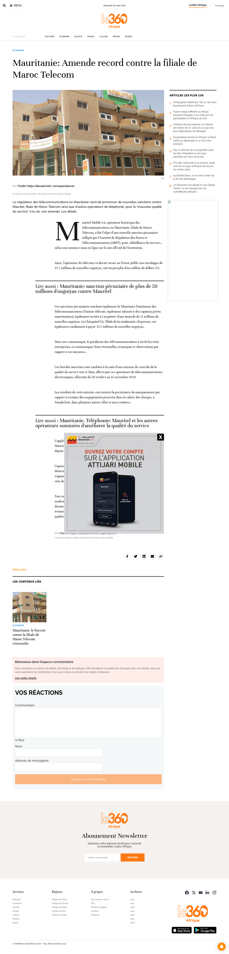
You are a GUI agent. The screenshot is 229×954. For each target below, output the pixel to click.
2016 (132, 923)
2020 (132, 907)
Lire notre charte (26, 678)
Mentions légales (99, 907)
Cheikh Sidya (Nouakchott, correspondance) (45, 186)
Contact (94, 911)
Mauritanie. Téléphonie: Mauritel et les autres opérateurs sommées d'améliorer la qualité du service (96, 423)
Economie (64, 36)
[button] (222, 947)
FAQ (93, 903)
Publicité (95, 915)
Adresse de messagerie (32, 760)
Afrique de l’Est (59, 911)
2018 (132, 915)
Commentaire (25, 705)
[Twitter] (194, 892)
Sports (128, 36)
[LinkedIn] (208, 892)
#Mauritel (19, 569)
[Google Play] (205, 929)
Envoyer (132, 857)
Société (78, 36)
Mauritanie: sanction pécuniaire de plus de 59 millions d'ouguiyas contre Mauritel (96, 288)
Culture (103, 36)
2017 (132, 919)
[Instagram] (214, 892)
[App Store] (182, 929)
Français (219, 5)
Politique (49, 36)
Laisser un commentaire (88, 779)
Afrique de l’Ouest (60, 903)
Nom (18, 746)
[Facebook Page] (187, 892)
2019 (132, 911)
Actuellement (19, 36)
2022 (132, 899)
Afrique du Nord (59, 899)
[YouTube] (201, 892)
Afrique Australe (59, 915)
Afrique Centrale (59, 907)
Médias (116, 36)
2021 (132, 903)
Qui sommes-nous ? (100, 899)
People (90, 36)
